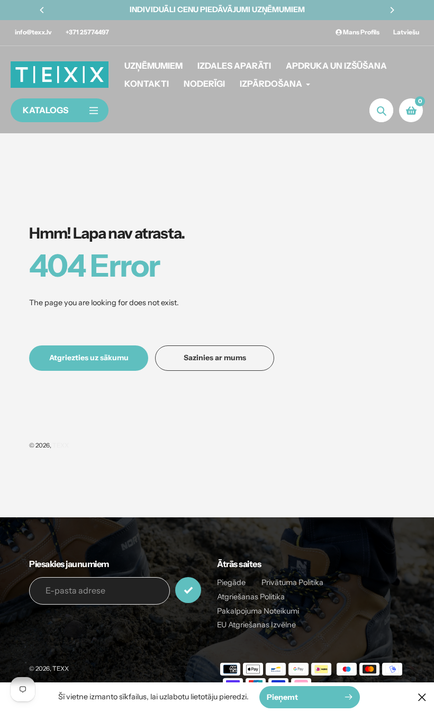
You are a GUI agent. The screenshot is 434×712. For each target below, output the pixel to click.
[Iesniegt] (188, 590)
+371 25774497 (87, 32)
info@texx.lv (33, 32)
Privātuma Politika (292, 582)
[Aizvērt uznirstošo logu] (422, 697)
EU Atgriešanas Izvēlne (256, 624)
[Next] (391, 10)
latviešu (406, 32)
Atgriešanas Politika (251, 596)
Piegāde (231, 582)
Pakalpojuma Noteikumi (258, 611)
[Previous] (42, 10)
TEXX (60, 445)
